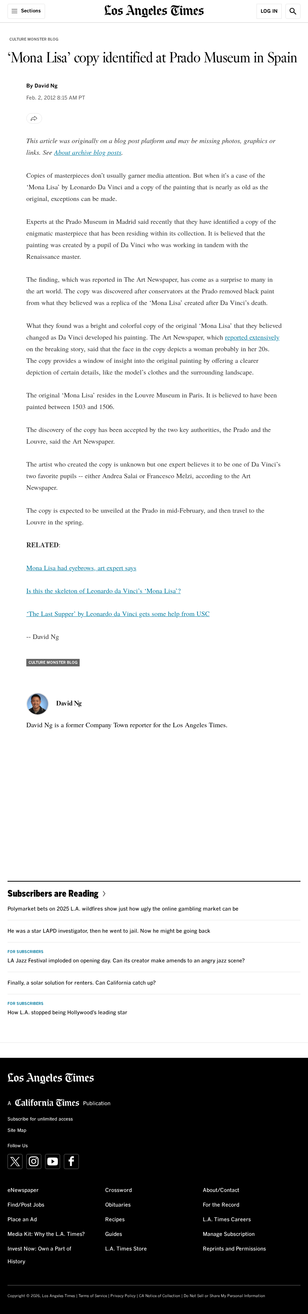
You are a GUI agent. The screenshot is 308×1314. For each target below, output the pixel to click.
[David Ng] (37, 704)
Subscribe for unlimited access (40, 1119)
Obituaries (118, 1205)
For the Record (221, 1205)
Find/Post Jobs (26, 1205)
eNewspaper (23, 1190)
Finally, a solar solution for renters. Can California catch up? (82, 983)
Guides (113, 1234)
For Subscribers (26, 952)
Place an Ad (22, 1219)
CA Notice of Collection (159, 1296)
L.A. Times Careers (227, 1219)
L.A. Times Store (126, 1249)
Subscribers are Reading (53, 893)
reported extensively (252, 336)
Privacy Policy (123, 1296)
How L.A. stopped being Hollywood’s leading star (67, 1012)
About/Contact (221, 1190)
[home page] (154, 10)
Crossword (118, 1190)
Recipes (115, 1219)
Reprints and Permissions (234, 1249)
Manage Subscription (229, 1234)
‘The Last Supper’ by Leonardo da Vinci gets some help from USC (118, 613)
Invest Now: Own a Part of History (39, 1255)
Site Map (17, 1130)
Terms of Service (93, 1296)
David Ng (46, 86)
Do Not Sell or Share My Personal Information (224, 1296)
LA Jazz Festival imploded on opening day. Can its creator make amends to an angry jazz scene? (126, 961)
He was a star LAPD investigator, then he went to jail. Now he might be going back (109, 931)
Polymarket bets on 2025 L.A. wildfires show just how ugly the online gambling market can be (123, 909)
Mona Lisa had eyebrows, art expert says (81, 567)
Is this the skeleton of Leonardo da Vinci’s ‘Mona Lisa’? (103, 590)
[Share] (34, 118)
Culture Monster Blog (33, 39)
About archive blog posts (87, 152)
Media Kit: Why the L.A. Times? (46, 1234)
